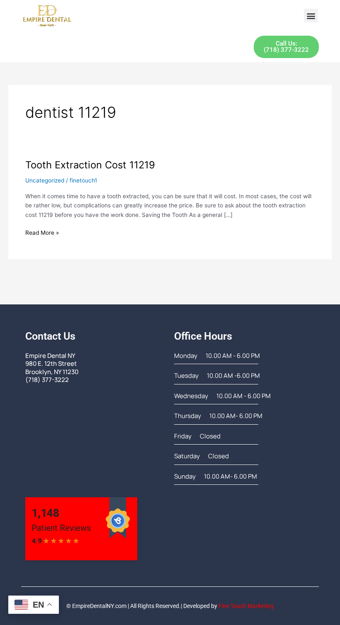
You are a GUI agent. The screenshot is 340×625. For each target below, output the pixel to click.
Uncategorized (44, 180)
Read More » (42, 232)
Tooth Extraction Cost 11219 (90, 165)
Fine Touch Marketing (246, 606)
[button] (311, 15)
